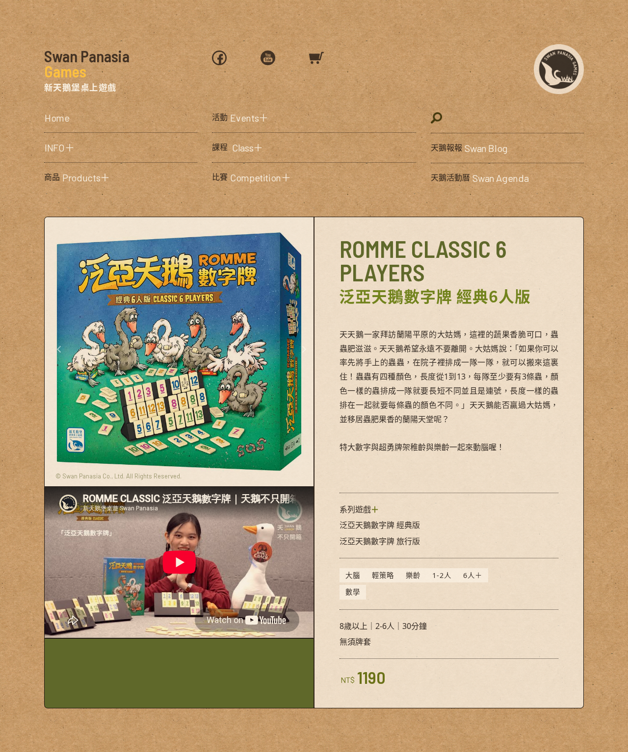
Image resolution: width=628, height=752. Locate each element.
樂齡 (413, 575)
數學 (352, 592)
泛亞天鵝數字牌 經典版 (380, 525)
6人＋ (472, 575)
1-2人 (441, 575)
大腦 (352, 575)
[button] (120, 147)
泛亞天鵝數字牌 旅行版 (380, 541)
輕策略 (383, 575)
